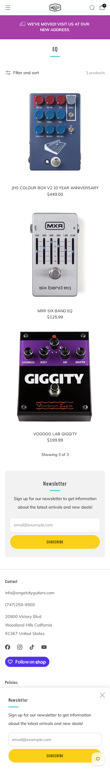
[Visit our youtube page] (44, 647)
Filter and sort (26, 72)
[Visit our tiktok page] (32, 647)
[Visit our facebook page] (7, 647)
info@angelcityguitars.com (29, 592)
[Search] (92, 7)
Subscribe (55, 755)
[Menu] (8, 7)
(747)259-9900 (20, 604)
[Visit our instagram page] (20, 647)
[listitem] (55, 27)
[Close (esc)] (102, 695)
